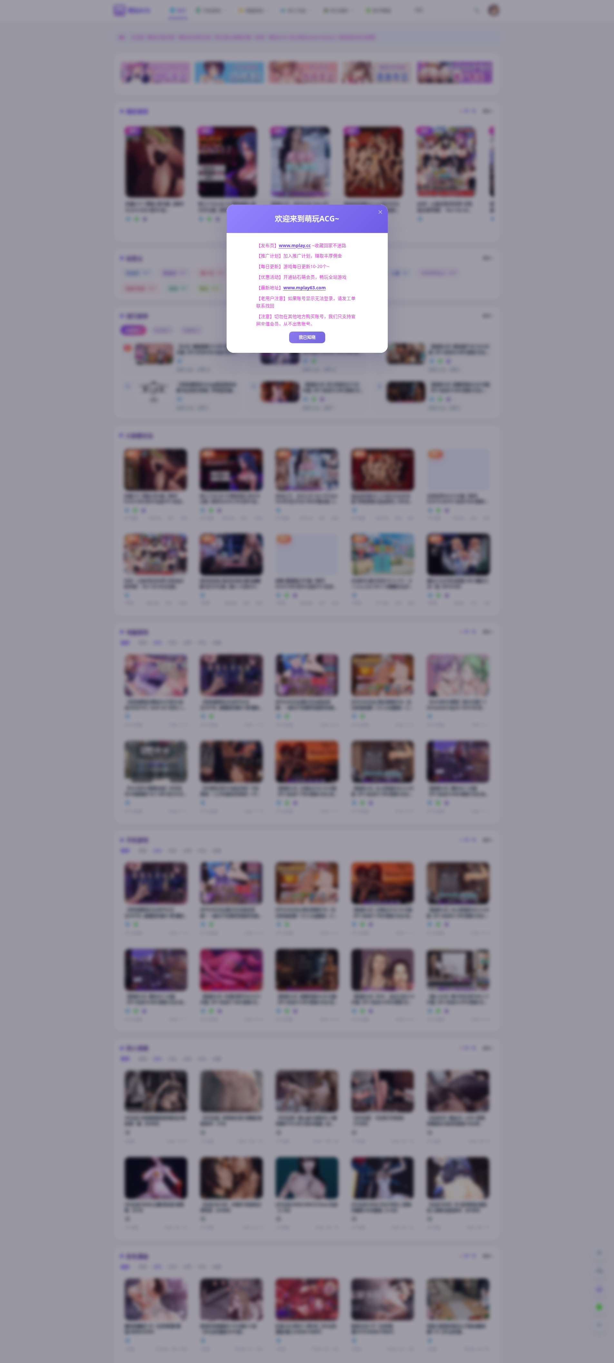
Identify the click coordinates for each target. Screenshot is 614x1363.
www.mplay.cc (295, 245)
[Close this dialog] (380, 212)
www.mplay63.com (304, 288)
